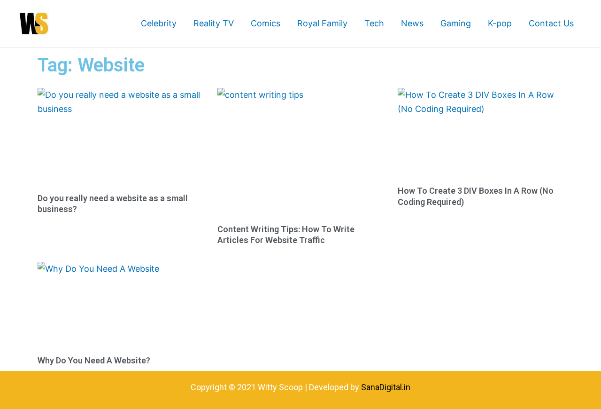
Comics (265, 23)
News (412, 23)
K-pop (500, 23)
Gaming (455, 23)
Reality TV (213, 23)
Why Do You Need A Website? (94, 360)
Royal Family (322, 23)
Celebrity (159, 23)
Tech (374, 23)
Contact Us (551, 23)
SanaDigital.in (385, 387)
